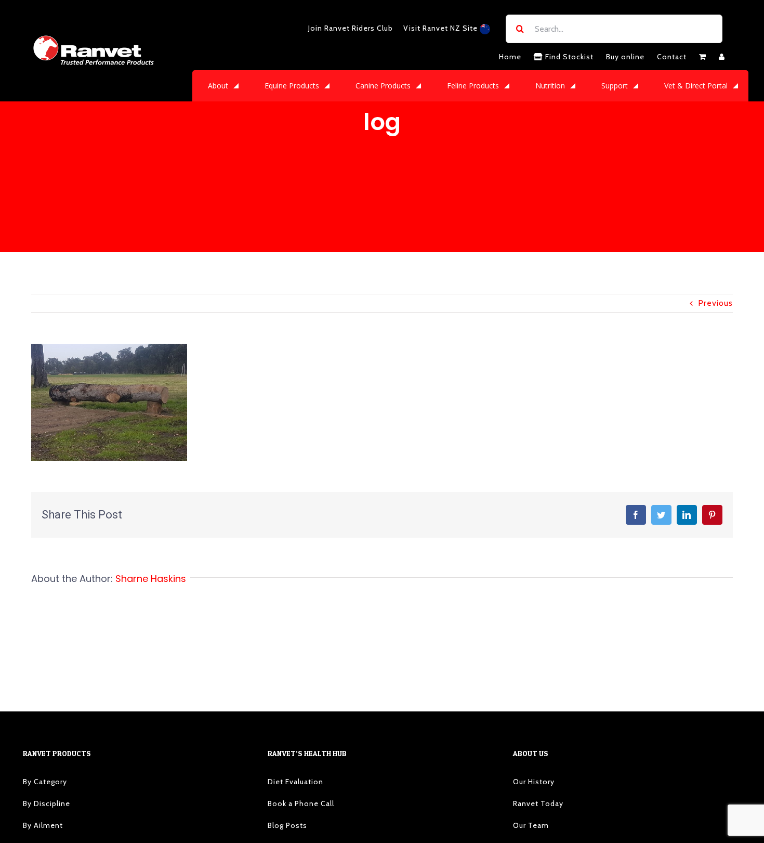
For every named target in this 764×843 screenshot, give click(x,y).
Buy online (625, 56)
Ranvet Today (538, 803)
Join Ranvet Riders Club (350, 28)
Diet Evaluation (295, 781)
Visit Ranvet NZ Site (441, 28)
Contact (672, 56)
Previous (715, 303)
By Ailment (43, 825)
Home (510, 56)
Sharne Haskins (150, 578)
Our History (534, 781)
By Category (45, 781)
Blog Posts (287, 825)
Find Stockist (568, 56)
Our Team (531, 825)
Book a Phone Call (301, 803)
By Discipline (46, 803)
